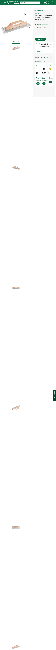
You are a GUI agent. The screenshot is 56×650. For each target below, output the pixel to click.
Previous (36, 74)
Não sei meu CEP (39, 51)
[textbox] (30, 3)
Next (52, 74)
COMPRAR (38, 83)
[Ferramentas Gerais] (13, 3)
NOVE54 (39, 13)
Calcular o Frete (46, 49)
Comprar (40, 39)
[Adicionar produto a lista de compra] (25, 14)
